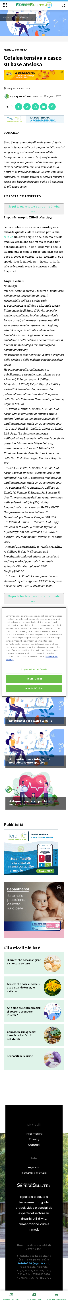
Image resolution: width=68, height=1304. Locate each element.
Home (6, 17)
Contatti (34, 1145)
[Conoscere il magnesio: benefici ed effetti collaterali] (52, 1035)
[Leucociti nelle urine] (52, 1059)
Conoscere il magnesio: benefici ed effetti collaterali (21, 1035)
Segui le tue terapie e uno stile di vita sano (34, 209)
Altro (13, 794)
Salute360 (24, 1263)
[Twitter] (27, 106)
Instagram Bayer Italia (34, 1172)
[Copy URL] (52, 106)
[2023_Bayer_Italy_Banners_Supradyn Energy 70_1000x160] (34, 75)
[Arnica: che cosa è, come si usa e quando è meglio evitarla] (52, 987)
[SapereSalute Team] (7, 96)
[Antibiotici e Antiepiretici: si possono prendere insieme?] (52, 1011)
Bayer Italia (34, 1167)
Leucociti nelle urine (20, 1056)
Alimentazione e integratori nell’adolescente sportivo (29, 760)
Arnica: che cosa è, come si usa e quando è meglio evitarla (23, 987)
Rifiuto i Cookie (34, 679)
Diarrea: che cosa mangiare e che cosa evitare (24, 961)
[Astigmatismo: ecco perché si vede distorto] (34, 789)
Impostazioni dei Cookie (34, 669)
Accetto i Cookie (33, 688)
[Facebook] (18, 106)
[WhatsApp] (35, 106)
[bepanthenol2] (34, 910)
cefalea (8, 237)
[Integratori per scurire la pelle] (34, 706)
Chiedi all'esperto (21, 17)
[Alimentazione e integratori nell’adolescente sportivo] (34, 747)
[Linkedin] (43, 106)
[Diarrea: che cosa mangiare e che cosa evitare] (52, 963)
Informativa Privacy (34, 1136)
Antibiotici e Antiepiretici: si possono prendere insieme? (24, 1011)
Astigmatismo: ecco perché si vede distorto (30, 802)
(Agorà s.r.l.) (42, 1263)
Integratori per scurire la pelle (30, 720)
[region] (34, 652)
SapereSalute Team (26, 96)
